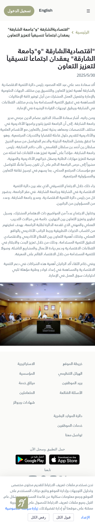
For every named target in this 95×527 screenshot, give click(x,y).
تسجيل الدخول (19, 11)
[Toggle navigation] (88, 10)
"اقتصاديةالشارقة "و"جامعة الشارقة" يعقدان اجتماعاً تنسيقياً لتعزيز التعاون (38, 32)
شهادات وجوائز (24, 402)
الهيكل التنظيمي (70, 373)
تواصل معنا (73, 435)
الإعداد (85, 517)
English (45, 10)
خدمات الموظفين (69, 425)
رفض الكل (38, 517)
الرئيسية (82, 33)
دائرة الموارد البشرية (68, 416)
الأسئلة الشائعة (71, 393)
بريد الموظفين (72, 383)
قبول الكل (63, 517)
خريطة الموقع (72, 364)
